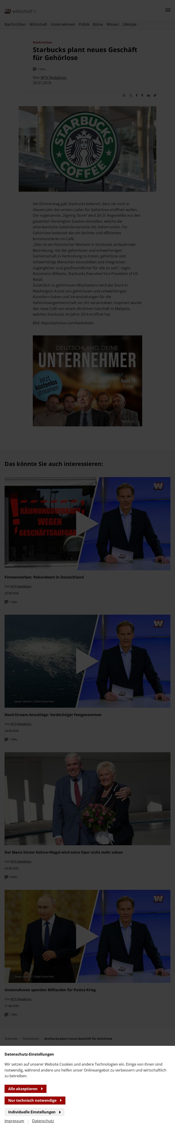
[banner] (87, 563)
